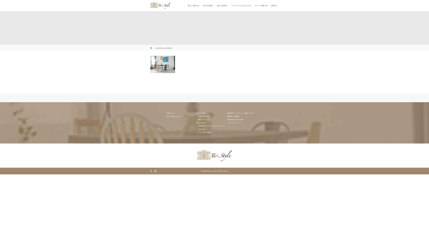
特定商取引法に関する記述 (235, 119)
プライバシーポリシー (234, 123)
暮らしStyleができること (174, 116)
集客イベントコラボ (204, 119)
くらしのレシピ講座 (204, 132)
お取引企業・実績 (203, 116)
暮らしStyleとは (193, 5)
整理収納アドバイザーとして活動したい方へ (240, 113)
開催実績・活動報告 (233, 116)
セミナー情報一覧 (261, 5)
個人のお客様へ (222, 5)
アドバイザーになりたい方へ (241, 5)
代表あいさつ (171, 113)
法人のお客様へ (208, 5)
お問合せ (274, 5)
